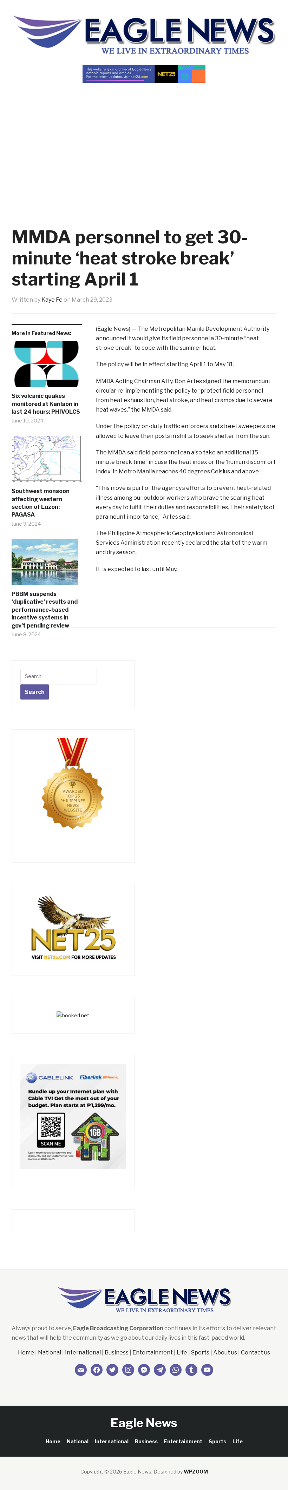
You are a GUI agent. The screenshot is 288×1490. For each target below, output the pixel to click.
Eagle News (144, 1423)
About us (225, 1352)
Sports (200, 1352)
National (49, 1352)
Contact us (255, 1352)
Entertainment (152, 1352)
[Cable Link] (73, 1116)
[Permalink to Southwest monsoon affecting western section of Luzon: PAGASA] (47, 462)
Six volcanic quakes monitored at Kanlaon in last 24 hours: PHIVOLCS (46, 404)
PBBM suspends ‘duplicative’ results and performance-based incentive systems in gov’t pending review (45, 610)
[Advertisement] (144, 142)
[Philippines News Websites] (73, 790)
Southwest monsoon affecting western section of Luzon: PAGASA (41, 503)
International (83, 1352)
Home (26, 1352)
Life (182, 1352)
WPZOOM (196, 1472)
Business (117, 1352)
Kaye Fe (52, 299)
